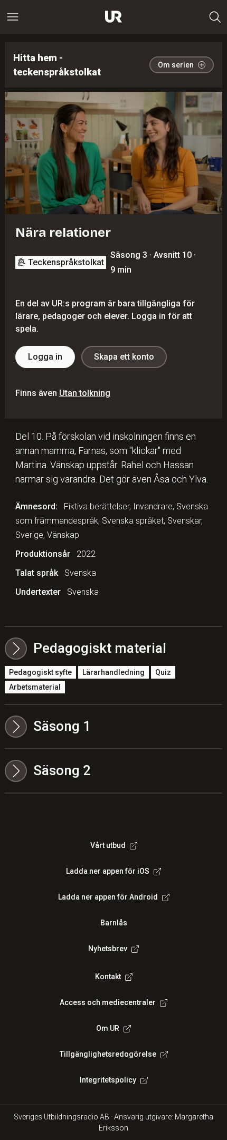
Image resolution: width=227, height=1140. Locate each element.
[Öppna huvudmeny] (12, 17)
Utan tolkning (84, 393)
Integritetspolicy (108, 1080)
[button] (114, 726)
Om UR (107, 1028)
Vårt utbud (108, 845)
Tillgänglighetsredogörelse (108, 1054)
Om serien (176, 65)
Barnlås (113, 923)
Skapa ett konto (124, 357)
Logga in (45, 357)
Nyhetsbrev (107, 948)
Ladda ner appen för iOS (107, 871)
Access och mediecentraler (108, 1002)
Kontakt (108, 976)
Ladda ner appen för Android (108, 897)
